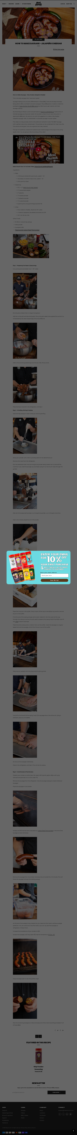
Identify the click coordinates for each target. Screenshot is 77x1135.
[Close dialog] (69, 552)
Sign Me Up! (54, 580)
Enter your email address (48, 572)
